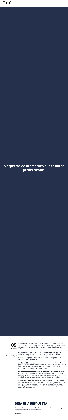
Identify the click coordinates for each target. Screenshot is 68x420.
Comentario (18, 413)
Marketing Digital (12, 356)
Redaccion (14, 354)
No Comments (13, 358)
